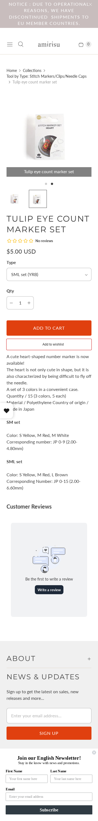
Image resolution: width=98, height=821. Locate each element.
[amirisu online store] (49, 44)
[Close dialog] (94, 752)
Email (10, 789)
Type (11, 262)
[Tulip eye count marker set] (49, 134)
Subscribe (49, 809)
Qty (10, 290)
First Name (14, 771)
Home (12, 70)
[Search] (20, 44)
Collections (32, 70)
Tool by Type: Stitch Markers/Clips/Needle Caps (47, 76)
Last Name (58, 771)
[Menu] (9, 44)
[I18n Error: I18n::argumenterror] (15, 199)
